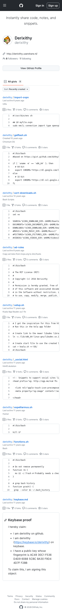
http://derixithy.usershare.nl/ (22, 53)
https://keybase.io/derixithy (31, 542)
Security (29, 596)
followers (12, 58)
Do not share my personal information (31, 602)
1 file (7, 147)
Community (49, 596)
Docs (17, 599)
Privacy (19, 596)
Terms (10, 596)
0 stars (45, 109)
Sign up (53, 5)
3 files (8, 371)
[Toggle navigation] (5, 5)
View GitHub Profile (31, 68)
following (25, 58)
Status (39, 596)
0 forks (18, 109)
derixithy (7, 97)
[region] (31, 120)
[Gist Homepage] (21, 5)
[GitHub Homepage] (21, 607)
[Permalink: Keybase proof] (5, 520)
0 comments (32, 109)
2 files (8, 109)
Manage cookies (39, 599)
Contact (25, 599)
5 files (8, 454)
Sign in (40, 5)
